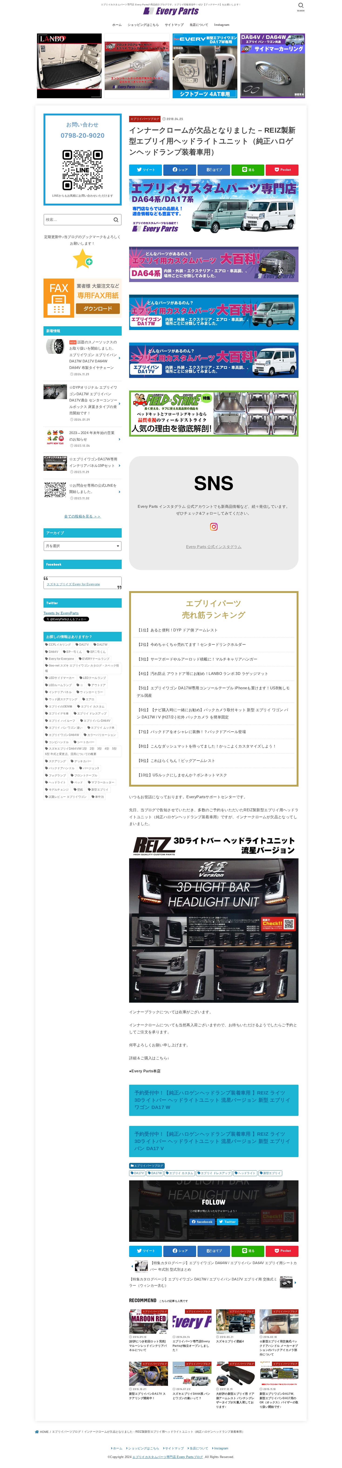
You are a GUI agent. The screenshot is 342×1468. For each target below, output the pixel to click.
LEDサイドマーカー (62, 678)
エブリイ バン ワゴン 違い (66, 727)
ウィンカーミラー (91, 692)
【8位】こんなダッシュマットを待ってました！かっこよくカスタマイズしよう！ (206, 746)
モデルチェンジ (59, 789)
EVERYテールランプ (95, 658)
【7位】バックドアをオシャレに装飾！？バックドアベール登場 (191, 732)
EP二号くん (98, 651)
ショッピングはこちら (143, 25)
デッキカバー (83, 761)
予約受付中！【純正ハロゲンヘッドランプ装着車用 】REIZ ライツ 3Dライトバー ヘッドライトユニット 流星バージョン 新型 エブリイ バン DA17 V (212, 1141)
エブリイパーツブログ (145, 119)
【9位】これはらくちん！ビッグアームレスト (176, 760)
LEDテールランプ (94, 678)
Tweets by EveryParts (61, 613)
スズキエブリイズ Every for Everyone (73, 584)
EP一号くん (74, 651)
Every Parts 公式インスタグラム (214, 547)
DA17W (156, 1173)
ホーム (117, 25)
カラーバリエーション (101, 735)
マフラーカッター (102, 782)
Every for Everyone (61, 658)
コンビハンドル (59, 742)
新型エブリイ (272, 1173)
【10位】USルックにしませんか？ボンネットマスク (182, 775)
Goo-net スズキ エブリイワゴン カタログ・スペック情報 (82, 668)
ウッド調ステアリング (63, 699)
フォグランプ (57, 775)
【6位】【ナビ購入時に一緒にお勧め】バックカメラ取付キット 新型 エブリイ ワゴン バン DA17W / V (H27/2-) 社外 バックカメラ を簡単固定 (212, 713)
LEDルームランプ (60, 685)
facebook (204, 1222)
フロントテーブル (85, 775)
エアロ (90, 699)
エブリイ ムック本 (103, 727)
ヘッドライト (246, 1173)
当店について (199, 25)
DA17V (139, 1173)
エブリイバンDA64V (97, 720)
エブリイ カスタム (181, 1173)
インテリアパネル (60, 692)
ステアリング (57, 761)
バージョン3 (91, 768)
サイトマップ (174, 25)
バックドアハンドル (62, 768)
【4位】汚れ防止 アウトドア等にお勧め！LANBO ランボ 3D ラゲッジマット (202, 673)
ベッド (78, 782)
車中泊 (99, 796)
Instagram (222, 25)
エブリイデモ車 (59, 713)
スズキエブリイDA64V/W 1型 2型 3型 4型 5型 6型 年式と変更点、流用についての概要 (82, 751)
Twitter (230, 1222)
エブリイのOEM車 (61, 706)
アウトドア (98, 685)
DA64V (53, 651)
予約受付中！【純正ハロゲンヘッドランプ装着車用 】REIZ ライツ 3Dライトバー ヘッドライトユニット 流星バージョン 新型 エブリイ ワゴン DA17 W (212, 1100)
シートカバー (85, 742)
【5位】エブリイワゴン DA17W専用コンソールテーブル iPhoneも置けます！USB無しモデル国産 (213, 691)
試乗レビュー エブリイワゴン (68, 796)
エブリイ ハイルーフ (62, 720)
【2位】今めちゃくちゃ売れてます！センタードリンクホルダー (191, 644)
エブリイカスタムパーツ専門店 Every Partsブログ (167, 1457)
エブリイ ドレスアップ (216, 1173)
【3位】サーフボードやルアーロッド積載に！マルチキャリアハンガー (197, 659)
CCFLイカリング (60, 644)
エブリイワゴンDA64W (64, 735)
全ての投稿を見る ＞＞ (82, 516)
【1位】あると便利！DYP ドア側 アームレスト (177, 630)
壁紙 (80, 789)
